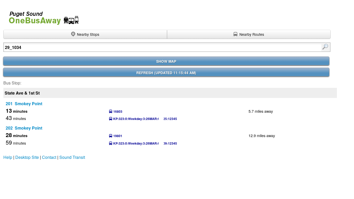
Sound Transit (72, 157)
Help (7, 157)
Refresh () (166, 72)
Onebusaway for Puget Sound (41, 16)
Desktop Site (27, 157)
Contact (49, 157)
